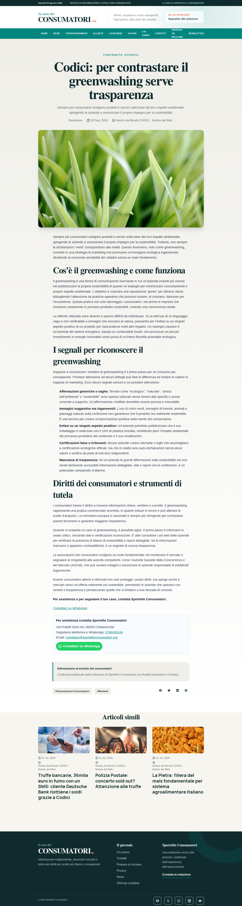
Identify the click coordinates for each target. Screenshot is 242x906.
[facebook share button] (160, 690)
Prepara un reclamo (177, 33)
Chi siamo (145, 33)
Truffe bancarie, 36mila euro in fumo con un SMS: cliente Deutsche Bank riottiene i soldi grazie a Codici (63, 786)
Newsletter (196, 33)
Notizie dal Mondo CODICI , (133, 120)
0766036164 (114, 632)
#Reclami (102, 691)
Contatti (160, 33)
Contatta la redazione (176, 874)
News (56, 33)
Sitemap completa (128, 883)
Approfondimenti (76, 33)
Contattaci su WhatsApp (70, 608)
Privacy (121, 870)
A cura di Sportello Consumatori (183, 3)
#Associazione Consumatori (72, 691)
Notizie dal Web (162, 120)
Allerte (98, 33)
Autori (132, 33)
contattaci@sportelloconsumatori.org (91, 637)
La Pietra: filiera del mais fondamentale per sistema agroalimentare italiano (177, 783)
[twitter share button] (169, 690)
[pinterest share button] (186, 690)
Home (44, 33)
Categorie (115, 33)
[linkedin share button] (177, 690)
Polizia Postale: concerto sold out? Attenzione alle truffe (118, 780)
